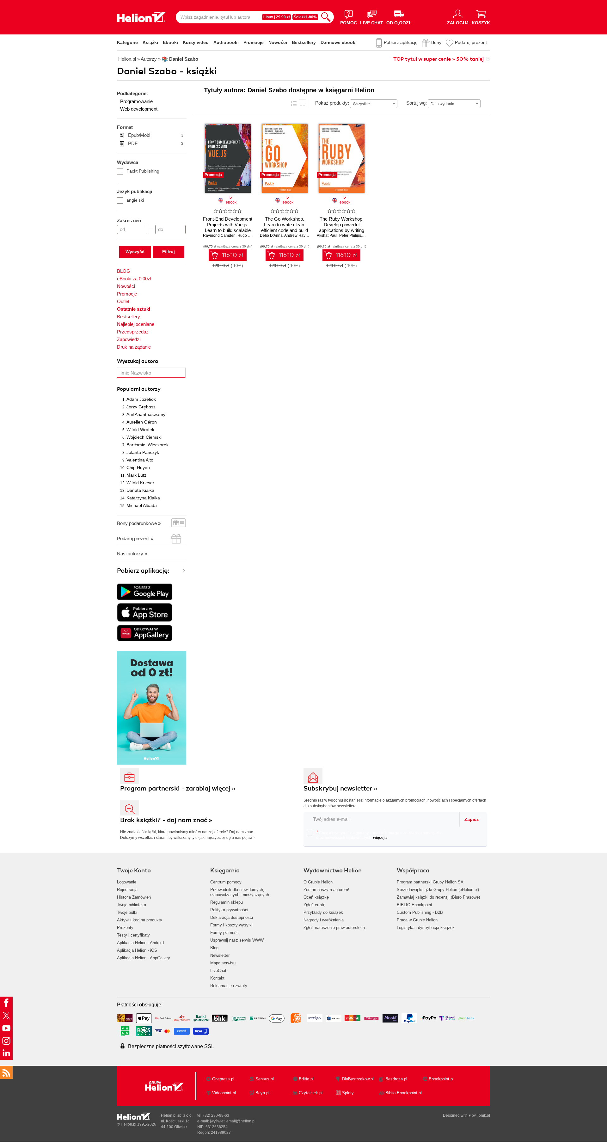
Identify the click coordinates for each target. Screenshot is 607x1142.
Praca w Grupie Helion (417, 920)
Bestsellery (304, 42)
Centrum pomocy (226, 882)
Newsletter (220, 955)
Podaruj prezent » (135, 538)
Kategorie (127, 42)
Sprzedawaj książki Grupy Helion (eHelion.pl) (438, 889)
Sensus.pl (264, 1079)
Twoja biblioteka (131, 904)
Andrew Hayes (297, 235)
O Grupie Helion (318, 882)
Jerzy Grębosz (141, 406)
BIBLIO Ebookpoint (414, 904)
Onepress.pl (223, 1079)
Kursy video (196, 42)
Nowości (277, 42)
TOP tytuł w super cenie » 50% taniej (438, 59)
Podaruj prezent (471, 42)
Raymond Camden (219, 235)
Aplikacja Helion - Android (140, 942)
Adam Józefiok (141, 399)
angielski (135, 200)
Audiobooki (226, 42)
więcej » (380, 837)
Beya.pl (262, 1092)
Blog (214, 947)
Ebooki (170, 42)
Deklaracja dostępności (231, 917)
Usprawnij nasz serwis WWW (237, 940)
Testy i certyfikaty (133, 935)
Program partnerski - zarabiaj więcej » (178, 788)
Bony (436, 42)
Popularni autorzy (139, 389)
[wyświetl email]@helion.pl (232, 1121)
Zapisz (471, 819)
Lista (294, 103)
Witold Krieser (140, 482)
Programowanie (136, 101)
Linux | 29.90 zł (276, 17)
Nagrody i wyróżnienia (324, 920)
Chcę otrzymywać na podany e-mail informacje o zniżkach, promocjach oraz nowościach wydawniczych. (378, 835)
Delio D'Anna (271, 235)
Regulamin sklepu (226, 902)
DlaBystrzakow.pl (358, 1079)
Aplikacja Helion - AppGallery (143, 958)
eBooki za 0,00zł (134, 278)
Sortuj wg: (416, 103)
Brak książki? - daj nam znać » (166, 820)
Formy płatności (225, 932)
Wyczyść (135, 251)
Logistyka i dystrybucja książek (426, 927)
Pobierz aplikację (401, 42)
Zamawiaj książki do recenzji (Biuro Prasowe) (438, 897)
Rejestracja (127, 889)
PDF (155, 143)
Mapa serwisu (223, 963)
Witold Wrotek (140, 429)
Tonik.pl (483, 1115)
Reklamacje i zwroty (228, 985)
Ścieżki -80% (305, 17)
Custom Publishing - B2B (420, 912)
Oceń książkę (316, 897)
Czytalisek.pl (310, 1092)
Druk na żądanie (134, 347)
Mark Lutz (136, 475)
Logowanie (126, 882)
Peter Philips (350, 235)
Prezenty (125, 927)
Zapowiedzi (128, 339)
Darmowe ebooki (339, 42)
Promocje (253, 42)
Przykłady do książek (323, 912)
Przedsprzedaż (133, 331)
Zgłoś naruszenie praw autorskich (334, 927)
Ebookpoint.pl (441, 1079)
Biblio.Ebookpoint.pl (403, 1092)
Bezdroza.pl (396, 1079)
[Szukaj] (326, 17)
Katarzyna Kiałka (143, 497)
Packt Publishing (142, 171)
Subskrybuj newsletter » (340, 788)
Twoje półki (127, 912)
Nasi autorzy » (132, 553)
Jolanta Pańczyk (142, 452)
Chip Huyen (138, 467)
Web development (138, 109)
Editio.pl (306, 1079)
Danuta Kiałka (140, 490)
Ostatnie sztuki (133, 309)
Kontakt (217, 978)
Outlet (123, 301)
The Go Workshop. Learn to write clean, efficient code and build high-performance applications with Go (284, 230)
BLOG (123, 271)
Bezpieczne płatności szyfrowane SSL (171, 1046)
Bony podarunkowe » (139, 523)
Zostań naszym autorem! (326, 889)
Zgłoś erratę (314, 904)
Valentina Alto (139, 459)
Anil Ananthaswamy (145, 414)
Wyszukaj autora (137, 361)
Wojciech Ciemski (144, 437)
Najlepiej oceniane (135, 324)
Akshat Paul (327, 235)
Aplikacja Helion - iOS (137, 950)
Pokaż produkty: (332, 103)
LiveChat (218, 970)
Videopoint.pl (224, 1092)
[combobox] (373, 103)
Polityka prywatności (229, 909)
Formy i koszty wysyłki (231, 925)
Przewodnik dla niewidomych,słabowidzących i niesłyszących (239, 892)
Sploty (348, 1092)
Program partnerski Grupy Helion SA (430, 882)
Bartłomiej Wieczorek (147, 444)
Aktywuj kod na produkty (139, 920)
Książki (150, 42)
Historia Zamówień (134, 897)
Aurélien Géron (141, 421)
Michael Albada (141, 505)
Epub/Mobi (155, 135)
